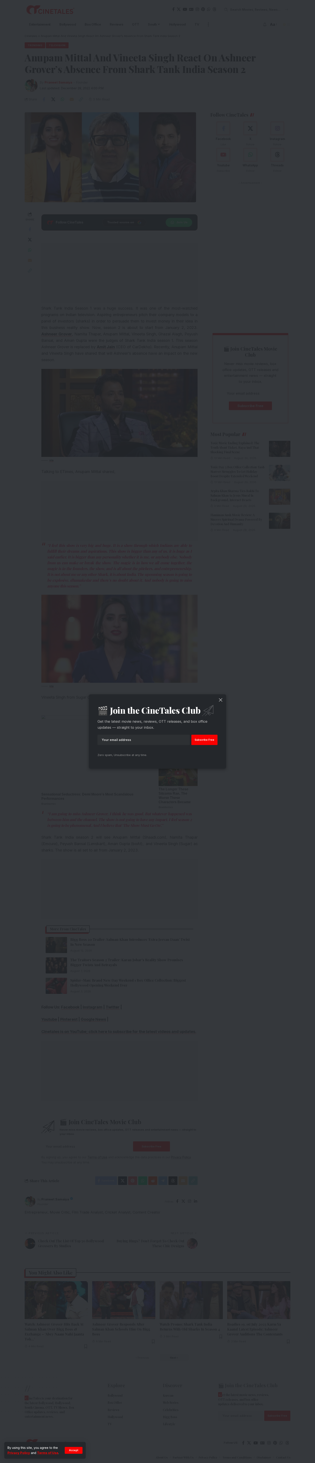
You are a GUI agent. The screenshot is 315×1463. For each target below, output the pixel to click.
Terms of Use (47, 1453)
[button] (73, 1450)
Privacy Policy (19, 1453)
